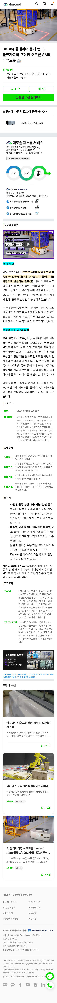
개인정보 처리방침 (10, 918)
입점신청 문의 (34, 902)
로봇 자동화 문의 (10, 902)
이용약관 (32, 918)
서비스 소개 (8, 913)
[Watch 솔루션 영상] (28, 244)
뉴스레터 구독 (34, 907)
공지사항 (32, 913)
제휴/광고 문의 (9, 907)
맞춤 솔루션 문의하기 (28, 97)
